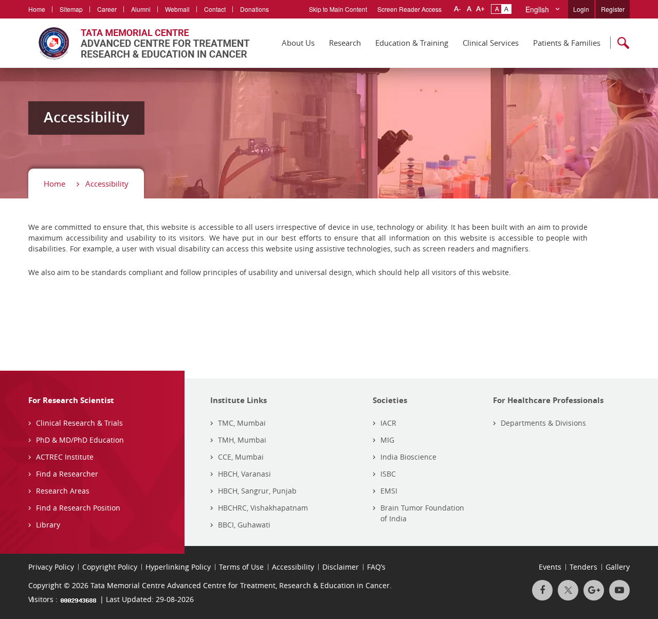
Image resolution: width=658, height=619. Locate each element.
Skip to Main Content (338, 9)
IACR (388, 423)
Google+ (593, 590)
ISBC (388, 474)
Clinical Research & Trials (79, 423)
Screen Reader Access (409, 9)
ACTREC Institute (65, 457)
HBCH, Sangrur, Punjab (257, 491)
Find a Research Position (78, 508)
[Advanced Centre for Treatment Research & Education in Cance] (139, 43)
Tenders (583, 567)
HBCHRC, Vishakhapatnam (263, 508)
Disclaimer (340, 567)
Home (36, 9)
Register (613, 9)
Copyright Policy (109, 567)
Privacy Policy (51, 567)
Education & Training (411, 43)
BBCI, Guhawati (244, 525)
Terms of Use (241, 567)
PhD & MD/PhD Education (80, 440)
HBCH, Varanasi (244, 474)
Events (550, 567)
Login (581, 9)
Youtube (619, 590)
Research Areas (62, 491)
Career (107, 9)
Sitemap (71, 9)
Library (48, 525)
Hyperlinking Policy (178, 567)
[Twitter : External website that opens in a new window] (568, 590)
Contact (215, 9)
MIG (387, 440)
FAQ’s (376, 567)
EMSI (388, 491)
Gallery (618, 567)
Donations (254, 9)
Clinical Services (491, 43)
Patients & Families (566, 43)
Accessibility (107, 183)
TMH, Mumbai (242, 440)
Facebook (542, 590)
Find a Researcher (67, 474)
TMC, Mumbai (242, 423)
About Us (298, 43)
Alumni (141, 9)
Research (345, 43)
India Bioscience (408, 457)
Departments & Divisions (543, 423)
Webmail (177, 9)
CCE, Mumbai (241, 457)
